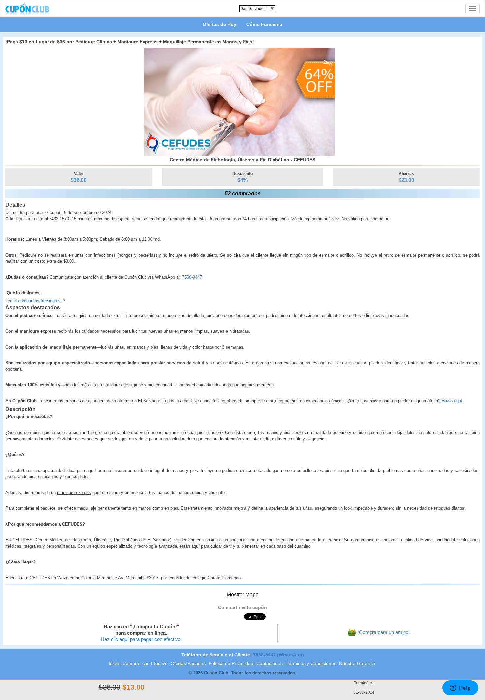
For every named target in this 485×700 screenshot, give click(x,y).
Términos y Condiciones (311, 663)
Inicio (114, 663)
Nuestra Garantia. (357, 663)
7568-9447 (192, 277)
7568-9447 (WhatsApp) (278, 654)
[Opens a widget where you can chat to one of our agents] (460, 688)
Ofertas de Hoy (219, 24)
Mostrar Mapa (243, 594)
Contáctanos (269, 663)
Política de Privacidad (231, 663)
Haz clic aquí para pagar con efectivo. (141, 639)
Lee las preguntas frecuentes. (33, 300)
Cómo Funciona (264, 24)
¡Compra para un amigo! (383, 632)
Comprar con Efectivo (145, 663)
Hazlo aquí (452, 400)
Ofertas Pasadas (188, 663)
